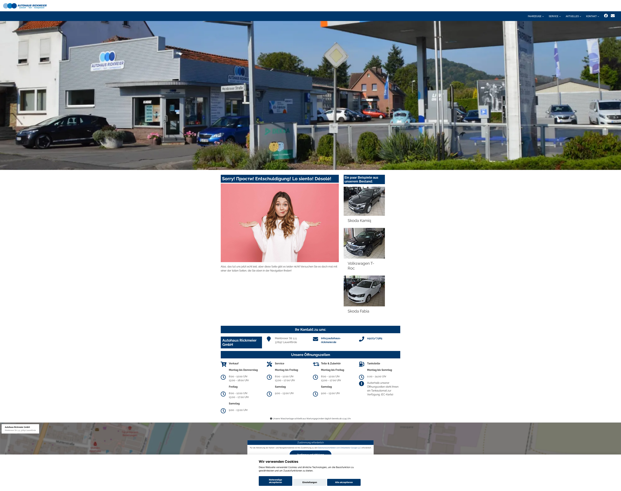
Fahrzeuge (534, 16)
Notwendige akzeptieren (275, 481)
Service (553, 16)
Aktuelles (572, 16)
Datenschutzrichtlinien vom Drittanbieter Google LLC (339, 448)
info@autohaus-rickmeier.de (331, 340)
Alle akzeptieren (344, 482)
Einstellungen (309, 482)
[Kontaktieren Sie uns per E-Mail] (613, 15)
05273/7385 (374, 338)
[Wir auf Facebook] (606, 15)
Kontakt (591, 16)
